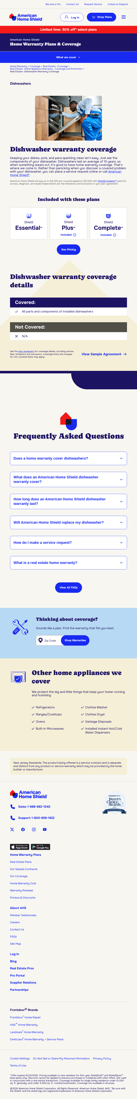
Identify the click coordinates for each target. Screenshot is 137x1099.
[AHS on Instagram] (34, 829)
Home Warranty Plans (25, 855)
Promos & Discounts (22, 897)
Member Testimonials (23, 915)
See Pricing (68, 249)
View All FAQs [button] (69, 587)
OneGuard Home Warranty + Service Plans (36, 1039)
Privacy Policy (102, 1058)
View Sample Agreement (101, 354)
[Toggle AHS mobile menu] (123, 17)
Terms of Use (18, 1065)
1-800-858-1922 (43, 818)
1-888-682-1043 (38, 806)
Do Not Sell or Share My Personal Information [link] (61, 1058)
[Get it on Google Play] (40, 849)
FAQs (13, 936)
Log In (74, 17)
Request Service (93, 4)
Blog (13, 961)
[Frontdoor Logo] (28, 794)
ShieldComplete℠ (107, 180)
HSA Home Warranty (24, 1025)
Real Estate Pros (22, 968)
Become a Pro (53, 4)
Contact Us (72, 4)
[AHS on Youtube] (45, 829)
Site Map (15, 944)
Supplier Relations (23, 982)
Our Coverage (18, 876)
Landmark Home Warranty (26, 1032)
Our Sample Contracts (23, 869)
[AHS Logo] (26, 17)
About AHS (18, 908)
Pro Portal (17, 975)
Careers (15, 922)
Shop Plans (104, 17)
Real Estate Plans (21, 862)
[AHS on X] (12, 829)
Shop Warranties (75, 640)
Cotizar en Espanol (118, 4)
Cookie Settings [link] (20, 1058)
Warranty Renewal (21, 890)
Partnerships (19, 990)
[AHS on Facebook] (23, 829)
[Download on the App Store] (19, 849)
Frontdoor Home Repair (25, 1017)
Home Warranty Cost (23, 883)
